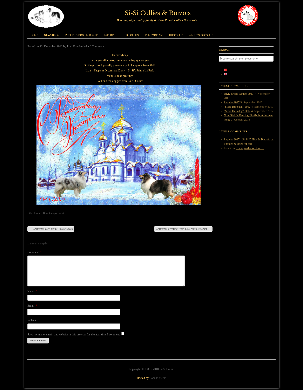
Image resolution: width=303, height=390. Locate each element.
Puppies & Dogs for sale (81, 35)
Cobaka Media (157, 377)
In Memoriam (154, 35)
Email (32, 305)
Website (31, 320)
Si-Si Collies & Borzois (158, 12)
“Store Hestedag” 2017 (237, 106)
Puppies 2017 (232, 102)
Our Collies (131, 35)
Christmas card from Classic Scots (51, 228)
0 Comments (97, 46)
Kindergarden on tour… (250, 148)
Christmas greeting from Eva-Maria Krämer (183, 228)
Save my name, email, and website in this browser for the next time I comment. (74, 334)
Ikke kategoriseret (53, 213)
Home (34, 35)
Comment (34, 252)
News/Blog (51, 35)
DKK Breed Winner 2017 (239, 93)
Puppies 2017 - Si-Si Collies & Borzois (247, 139)
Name (32, 291)
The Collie (176, 35)
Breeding (110, 35)
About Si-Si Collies (201, 35)
